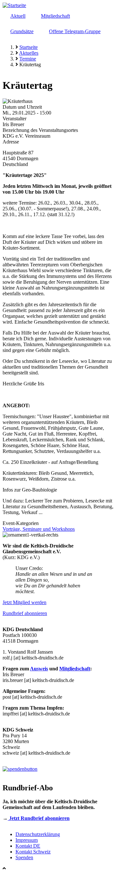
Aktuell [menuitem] (17, 16)
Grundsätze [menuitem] (22, 31)
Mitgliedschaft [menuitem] (55, 16)
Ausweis (39, 668)
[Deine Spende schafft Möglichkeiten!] (20, 769)
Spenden (24, 857)
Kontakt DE (27, 846)
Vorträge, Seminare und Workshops (39, 529)
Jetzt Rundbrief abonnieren (39, 818)
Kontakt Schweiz (33, 851)
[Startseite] (14, 5)
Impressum (26, 840)
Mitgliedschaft (74, 668)
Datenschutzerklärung (37, 834)
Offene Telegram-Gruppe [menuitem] (75, 31)
